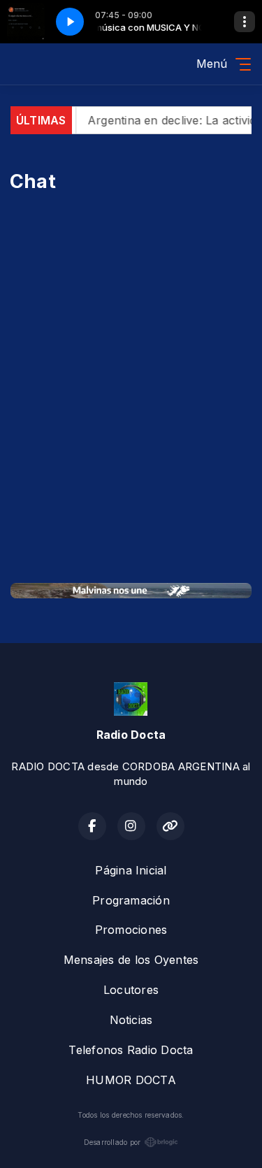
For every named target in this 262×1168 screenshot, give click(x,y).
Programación (131, 900)
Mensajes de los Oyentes (131, 960)
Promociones (131, 930)
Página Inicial (130, 870)
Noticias (131, 1020)
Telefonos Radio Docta (130, 1050)
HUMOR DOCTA (131, 1080)
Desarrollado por (112, 1142)
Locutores (131, 990)
